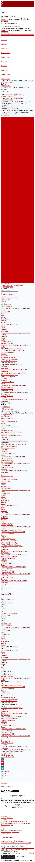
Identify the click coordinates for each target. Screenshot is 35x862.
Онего (3, 182)
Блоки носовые (7, 159)
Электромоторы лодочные (11, 131)
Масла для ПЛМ (7, 224)
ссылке (18, 804)
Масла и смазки (7, 130)
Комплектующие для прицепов (13, 144)
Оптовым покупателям (10, 832)
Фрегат (3, 201)
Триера (4, 210)
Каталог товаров (7, 175)
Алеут (3, 206)
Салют (3, 208)
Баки (3, 154)
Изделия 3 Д (6, 142)
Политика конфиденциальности (14, 170)
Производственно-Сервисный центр (15, 273)
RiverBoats (5, 199)
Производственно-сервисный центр (15, 823)
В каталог (4, 21)
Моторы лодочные (8, 133)
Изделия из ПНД (7, 161)
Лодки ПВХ (5, 124)
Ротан (3, 203)
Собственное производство (11, 135)
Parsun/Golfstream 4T (9, 241)
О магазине (5, 275)
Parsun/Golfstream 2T (9, 243)
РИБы (3, 123)
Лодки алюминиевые (9, 126)
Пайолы (4, 137)
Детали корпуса (7, 158)
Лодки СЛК (5, 180)
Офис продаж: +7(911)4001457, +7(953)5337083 (12, 752)
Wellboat (4, 217)
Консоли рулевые (8, 147)
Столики (4, 151)
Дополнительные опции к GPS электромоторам (13, 232)
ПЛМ (3, 128)
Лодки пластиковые (9, 121)
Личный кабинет (7, 757)
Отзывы (4, 168)
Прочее (4, 149)
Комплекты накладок (9, 145)
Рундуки (4, 138)
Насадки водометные (9, 240)
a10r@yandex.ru (7, 82)
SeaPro (3, 234)
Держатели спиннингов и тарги (13, 156)
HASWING (4, 236)
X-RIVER (4, 198)
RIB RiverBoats (6, 187)
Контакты (4, 282)
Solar (3, 196)
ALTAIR (3, 194)
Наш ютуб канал (7, 166)
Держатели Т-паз (7, 152)
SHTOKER (4, 212)
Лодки (3, 119)
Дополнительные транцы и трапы (14, 140)
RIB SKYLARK (6, 185)
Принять (31, 853)
